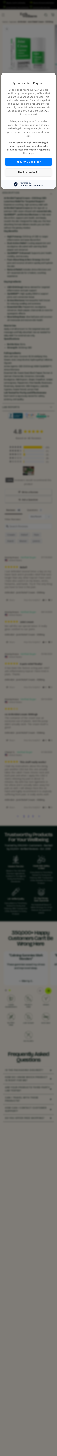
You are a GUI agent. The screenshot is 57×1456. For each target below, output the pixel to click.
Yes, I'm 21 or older (28, 162)
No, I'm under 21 (28, 172)
